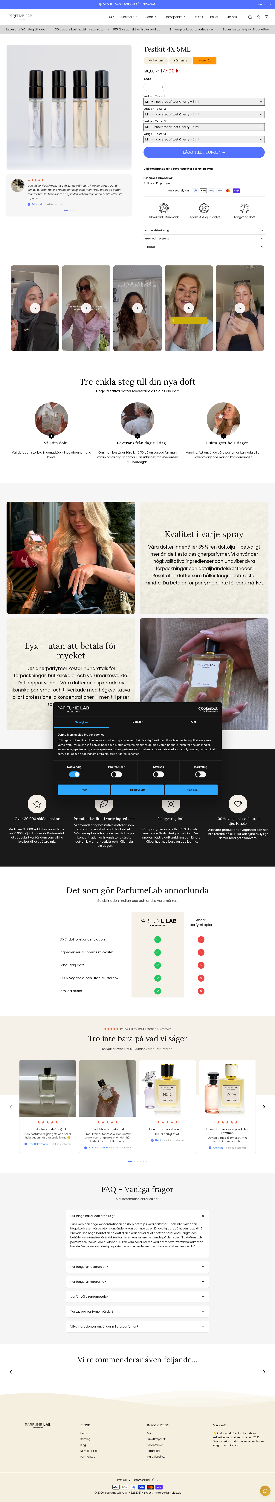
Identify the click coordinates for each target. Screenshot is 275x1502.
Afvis (83, 789)
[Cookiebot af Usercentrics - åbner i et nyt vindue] (201, 709)
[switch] (116, 774)
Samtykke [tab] (81, 722)
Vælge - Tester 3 (154, 121)
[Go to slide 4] (140, 1161)
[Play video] (35, 308)
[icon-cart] (266, 17)
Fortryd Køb (87, 1456)
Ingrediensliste (156, 1456)
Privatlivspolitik (156, 1439)
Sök (149, 1433)
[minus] (147, 87)
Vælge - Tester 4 (154, 134)
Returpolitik (154, 1451)
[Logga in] (258, 17)
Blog (83, 1445)
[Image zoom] (69, 107)
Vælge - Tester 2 (154, 109)
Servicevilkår (155, 1445)
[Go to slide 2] (134, 1161)
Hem (83, 1433)
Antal (147, 79)
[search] (250, 17)
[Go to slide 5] (143, 1161)
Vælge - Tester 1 (154, 96)
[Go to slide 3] (137, 1161)
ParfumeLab (113, 1493)
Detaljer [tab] (137, 721)
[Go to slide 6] (146, 1161)
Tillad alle (191, 789)
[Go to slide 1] (130, 1161)
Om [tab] (193, 721)
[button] (204, 152)
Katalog (85, 1439)
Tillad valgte (137, 789)
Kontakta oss (88, 1451)
